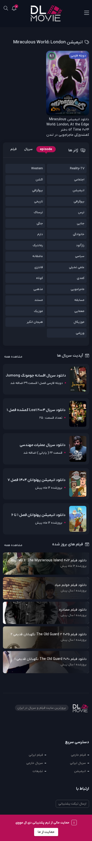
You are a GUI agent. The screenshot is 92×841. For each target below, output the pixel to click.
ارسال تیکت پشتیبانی (72, 804)
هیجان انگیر (35, 322)
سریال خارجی (34, 763)
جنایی (80, 223)
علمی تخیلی (76, 267)
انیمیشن (78, 190)
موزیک (38, 311)
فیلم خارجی (78, 755)
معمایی (79, 311)
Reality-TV (77, 168)
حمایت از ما (46, 832)
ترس (81, 212)
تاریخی (38, 201)
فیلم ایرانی (36, 755)
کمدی (80, 278)
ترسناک (38, 212)
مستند (38, 300)
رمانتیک (38, 245)
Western (37, 168)
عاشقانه (37, 256)
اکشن (39, 179)
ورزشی (80, 333)
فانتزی (38, 267)
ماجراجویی (77, 289)
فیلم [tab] (13, 149)
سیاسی (79, 256)
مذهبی (38, 289)
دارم (40, 234)
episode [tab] (46, 149)
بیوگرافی (37, 190)
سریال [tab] (28, 149)
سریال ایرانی (78, 763)
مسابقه (79, 300)
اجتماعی (79, 179)
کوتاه (39, 278)
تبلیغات (38, 771)
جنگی (40, 223)
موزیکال (79, 322)
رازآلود (80, 245)
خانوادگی (78, 234)
